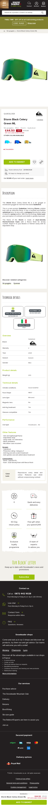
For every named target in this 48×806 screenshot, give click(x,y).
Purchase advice (9, 689)
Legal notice (33, 787)
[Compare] (41, 162)
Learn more (29, 178)
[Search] (44, 11)
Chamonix (16, 650)
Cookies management (18, 787)
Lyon (25, 650)
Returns (5, 704)
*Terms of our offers (23, 779)
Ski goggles (11, 31)
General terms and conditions (16, 783)
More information (9, 673)
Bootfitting (7, 709)
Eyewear (17, 283)
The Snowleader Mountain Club (15, 694)
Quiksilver (9, 114)
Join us (5, 725)
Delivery (5, 699)
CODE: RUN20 (18, 23)
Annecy (5, 650)
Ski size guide (8, 715)
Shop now (32, 23)
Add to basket (17, 162)
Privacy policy (34, 783)
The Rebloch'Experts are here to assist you (20, 720)
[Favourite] (34, 162)
